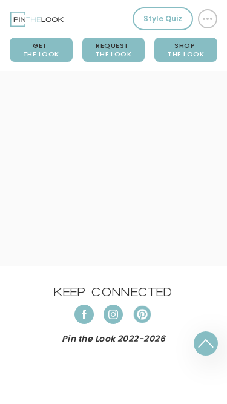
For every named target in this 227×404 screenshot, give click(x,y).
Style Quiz (162, 18)
